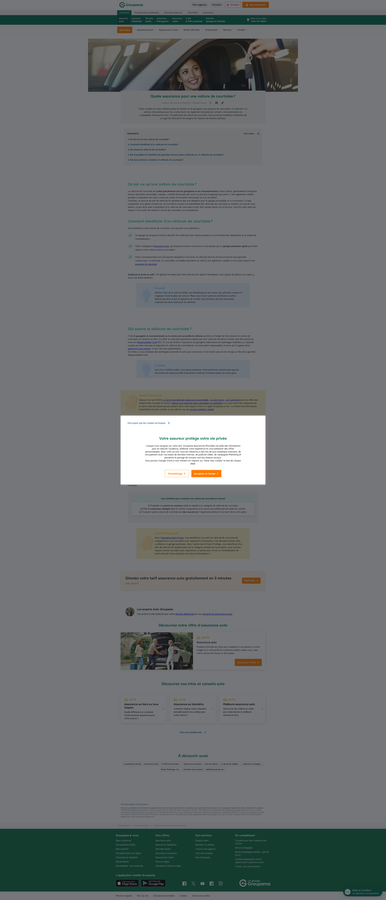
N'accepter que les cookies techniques (146, 423)
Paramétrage (175, 473)
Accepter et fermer (204, 473)
